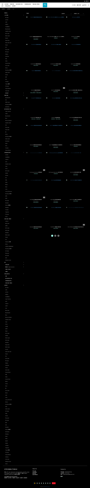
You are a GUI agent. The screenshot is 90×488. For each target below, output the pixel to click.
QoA (6, 79)
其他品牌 (6, 93)
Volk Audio (7, 90)
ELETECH (7, 232)
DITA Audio (7, 33)
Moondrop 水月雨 (8, 70)
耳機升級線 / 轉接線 (36, 4)
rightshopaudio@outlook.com (68, 474)
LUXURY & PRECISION (9, 246)
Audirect (6, 159)
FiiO (13, 9)
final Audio (7, 49)
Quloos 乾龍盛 (7, 205)
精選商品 (5, 12)
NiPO (6, 196)
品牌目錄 (8, 9)
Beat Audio (7, 223)
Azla (25, 265)
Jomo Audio (7, 65)
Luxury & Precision (8, 191)
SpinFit (26, 278)
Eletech (6, 38)
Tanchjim (6, 81)
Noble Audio (7, 72)
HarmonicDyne (7, 372)
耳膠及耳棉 (7, 264)
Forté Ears (7, 56)
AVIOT (6, 113)
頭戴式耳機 (12, 4)
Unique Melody (8, 88)
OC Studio (7, 250)
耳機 (6, 276)
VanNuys (6, 456)
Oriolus (6, 74)
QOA (6, 257)
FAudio (6, 237)
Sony (6, 145)
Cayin (6, 166)
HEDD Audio (7, 102)
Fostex (6, 367)
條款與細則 (34, 472)
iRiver (6, 186)
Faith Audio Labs (8, 42)
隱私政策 (34, 473)
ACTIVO (6, 19)
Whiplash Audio (8, 260)
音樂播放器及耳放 (8, 280)
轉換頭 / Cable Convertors (9, 267)
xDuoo (6, 216)
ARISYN (6, 24)
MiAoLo (26, 95)
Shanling (6, 207)
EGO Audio (7, 230)
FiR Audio (7, 360)
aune (6, 161)
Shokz (6, 143)
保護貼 (6, 271)
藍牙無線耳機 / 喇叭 (19, 4)
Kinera (6, 67)
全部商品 (3, 9)
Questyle (7, 202)
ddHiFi (6, 225)
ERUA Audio (7, 234)
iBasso (6, 184)
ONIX (6, 198)
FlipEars (6, 54)
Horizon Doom (7, 63)
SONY (6, 438)
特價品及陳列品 (7, 273)
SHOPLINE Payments (47, 486)
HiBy (6, 58)
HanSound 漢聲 (8, 241)
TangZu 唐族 (7, 83)
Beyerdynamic (7, 28)
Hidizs (6, 61)
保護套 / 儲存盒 (8, 269)
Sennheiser (7, 106)
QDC (6, 77)
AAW (6, 22)
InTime (6, 383)
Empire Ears (7, 40)
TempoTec (7, 212)
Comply (6, 326)
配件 (5, 262)
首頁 (2, 4)
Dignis (6, 331)
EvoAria (6, 175)
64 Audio (6, 17)
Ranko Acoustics (28, 274)
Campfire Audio (8, 31)
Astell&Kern (7, 26)
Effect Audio (7, 35)
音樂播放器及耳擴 (28, 4)
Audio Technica (8, 111)
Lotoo (6, 189)
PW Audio (7, 200)
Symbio (26, 280)
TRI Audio (7, 86)
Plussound (7, 253)
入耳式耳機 (6, 4)
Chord (6, 168)
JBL (5, 131)
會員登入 (85, 5)
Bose (6, 118)
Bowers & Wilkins (8, 120)
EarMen (6, 173)
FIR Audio (7, 51)
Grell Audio (7, 129)
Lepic (6, 395)
